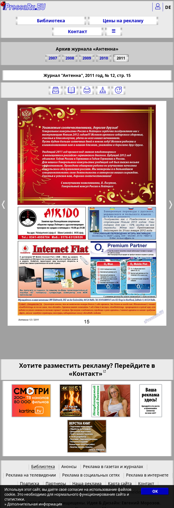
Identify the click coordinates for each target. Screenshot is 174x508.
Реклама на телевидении (31, 475)
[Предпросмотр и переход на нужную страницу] (71, 90)
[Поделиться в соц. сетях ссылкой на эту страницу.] (102, 90)
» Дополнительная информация (33, 504)
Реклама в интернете (147, 475)
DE (168, 7)
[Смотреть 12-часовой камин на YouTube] (71, 401)
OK (155, 491)
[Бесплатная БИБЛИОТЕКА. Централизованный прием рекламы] (24, 9)
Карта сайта (120, 483)
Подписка (29, 483)
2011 (121, 58)
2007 (53, 58)
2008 (70, 58)
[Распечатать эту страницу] (87, 90)
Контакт (77, 31)
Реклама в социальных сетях (91, 475)
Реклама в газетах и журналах (113, 466)
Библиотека (51, 20)
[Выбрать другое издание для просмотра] (55, 90)
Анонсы (69, 466)
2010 (104, 58)
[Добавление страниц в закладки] (118, 90)
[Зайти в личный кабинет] (157, 7)
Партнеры (56, 483)
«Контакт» (85, 373)
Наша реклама (87, 483)
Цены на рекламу (123, 20)
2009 (87, 58)
